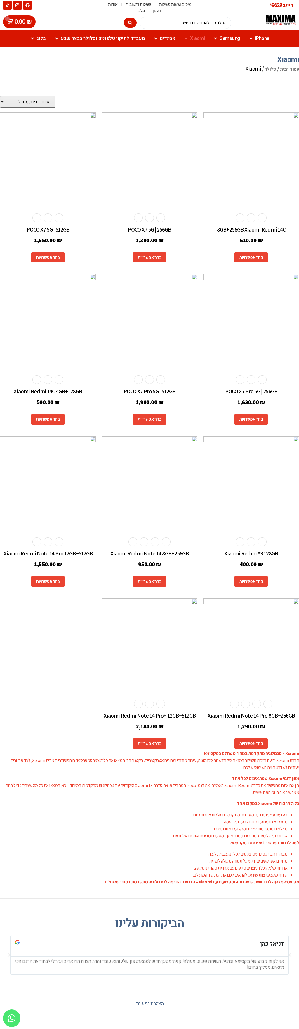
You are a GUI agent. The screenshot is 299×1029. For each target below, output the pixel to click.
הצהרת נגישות (150, 1004)
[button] (9, 955)
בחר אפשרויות (251, 257)
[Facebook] (27, 5)
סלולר (270, 69)
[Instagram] (17, 5)
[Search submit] (130, 23)
